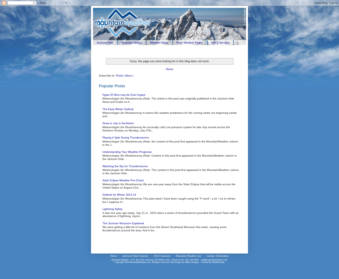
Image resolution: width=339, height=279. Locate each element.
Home (169, 69)
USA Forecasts (162, 256)
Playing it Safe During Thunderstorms (125, 137)
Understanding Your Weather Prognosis (127, 151)
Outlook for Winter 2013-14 (119, 194)
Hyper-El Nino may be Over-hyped (123, 94)
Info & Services (220, 42)
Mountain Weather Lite (189, 256)
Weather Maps (159, 42)
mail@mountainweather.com (214, 260)
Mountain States (131, 42)
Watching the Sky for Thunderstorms (125, 166)
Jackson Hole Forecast (135, 256)
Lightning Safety (112, 209)
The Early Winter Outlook (118, 109)
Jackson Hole (105, 42)
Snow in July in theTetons (118, 123)
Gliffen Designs (192, 262)
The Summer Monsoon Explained (123, 223)
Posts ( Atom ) (124, 75)
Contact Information (217, 256)
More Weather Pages (189, 42)
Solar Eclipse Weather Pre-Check (123, 180)
